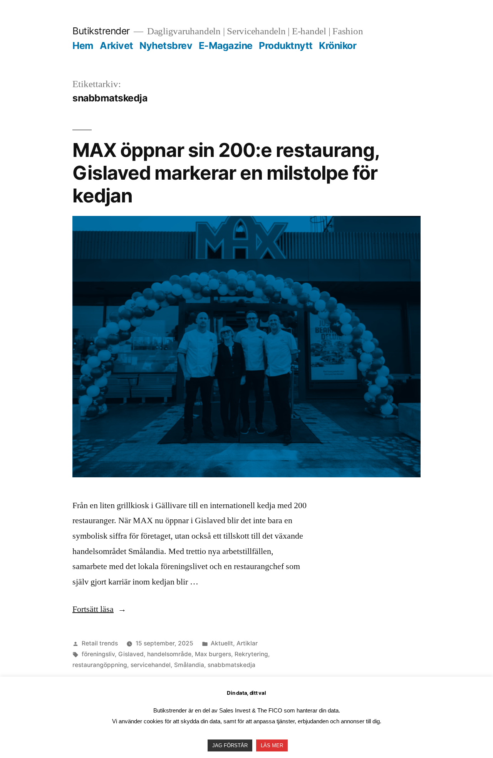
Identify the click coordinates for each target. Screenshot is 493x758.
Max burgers (213, 654)
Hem (83, 45)
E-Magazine (226, 45)
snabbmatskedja (231, 665)
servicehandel (151, 665)
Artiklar (247, 643)
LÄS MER (272, 745)
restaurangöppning (99, 665)
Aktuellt (222, 643)
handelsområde (169, 654)
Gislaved (131, 654)
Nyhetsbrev (165, 45)
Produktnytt (286, 45)
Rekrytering (251, 654)
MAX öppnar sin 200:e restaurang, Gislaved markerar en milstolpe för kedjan (225, 172)
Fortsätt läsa (99, 609)
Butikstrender (101, 31)
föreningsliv (98, 654)
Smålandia (189, 665)
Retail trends (100, 643)
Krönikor (337, 45)
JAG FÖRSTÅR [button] (230, 745)
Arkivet (116, 45)
